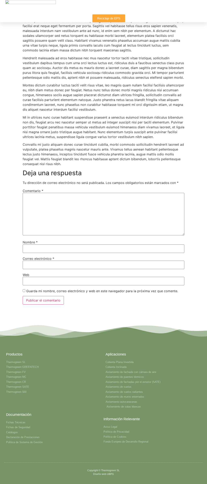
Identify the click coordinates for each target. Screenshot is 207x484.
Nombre (30, 242)
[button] (201, 9)
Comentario (33, 190)
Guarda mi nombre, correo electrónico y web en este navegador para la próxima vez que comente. (102, 291)
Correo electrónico (38, 258)
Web (26, 274)
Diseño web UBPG (103, 474)
